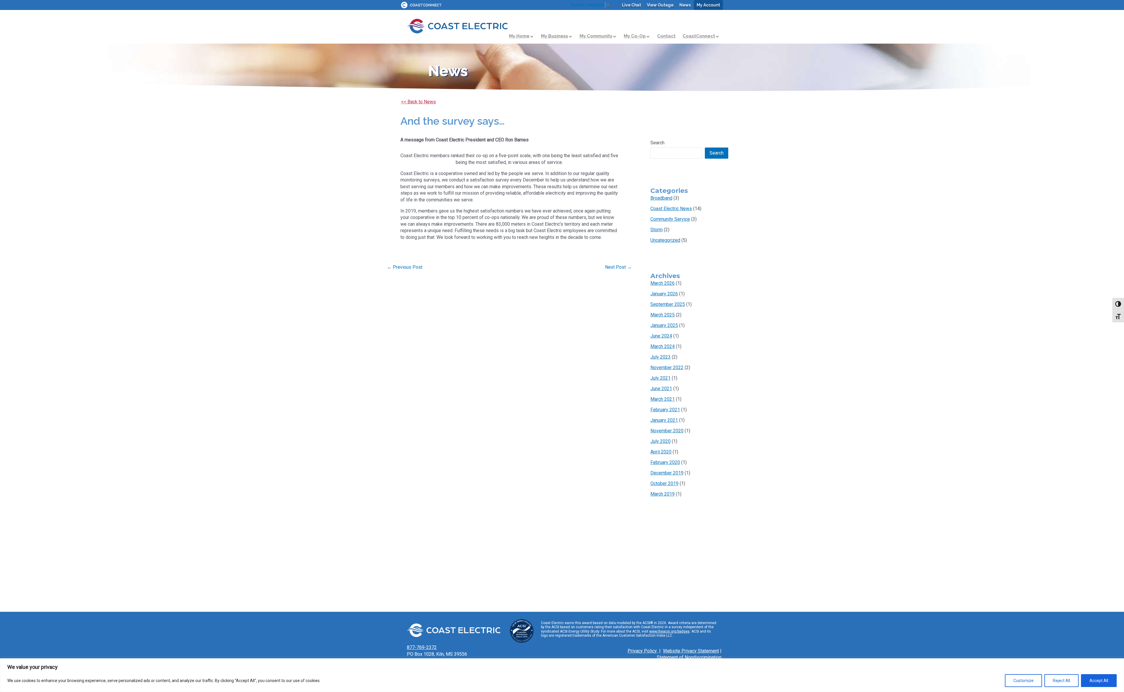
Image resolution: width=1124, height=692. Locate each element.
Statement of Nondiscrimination (689, 657)
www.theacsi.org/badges (669, 631)
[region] (562, 675)
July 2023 (660, 357)
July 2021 (660, 378)
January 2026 (664, 294)
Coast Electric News (671, 208)
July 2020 (660, 441)
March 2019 (662, 494)
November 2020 (666, 431)
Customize (1023, 680)
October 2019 (664, 483)
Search (657, 142)
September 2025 (667, 304)
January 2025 (664, 325)
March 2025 (662, 315)
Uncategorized (665, 240)
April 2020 (660, 452)
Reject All (1061, 680)
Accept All (1098, 680)
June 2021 (661, 388)
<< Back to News (418, 102)
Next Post (618, 267)
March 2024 (662, 346)
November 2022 (666, 367)
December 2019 (666, 473)
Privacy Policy (643, 651)
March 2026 (662, 283)
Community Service (670, 219)
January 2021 (664, 420)
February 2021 (665, 409)
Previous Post (404, 267)
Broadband (661, 198)
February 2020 (665, 462)
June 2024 (661, 336)
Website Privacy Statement (691, 651)
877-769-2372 (422, 647)
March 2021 (662, 399)
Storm (656, 229)
